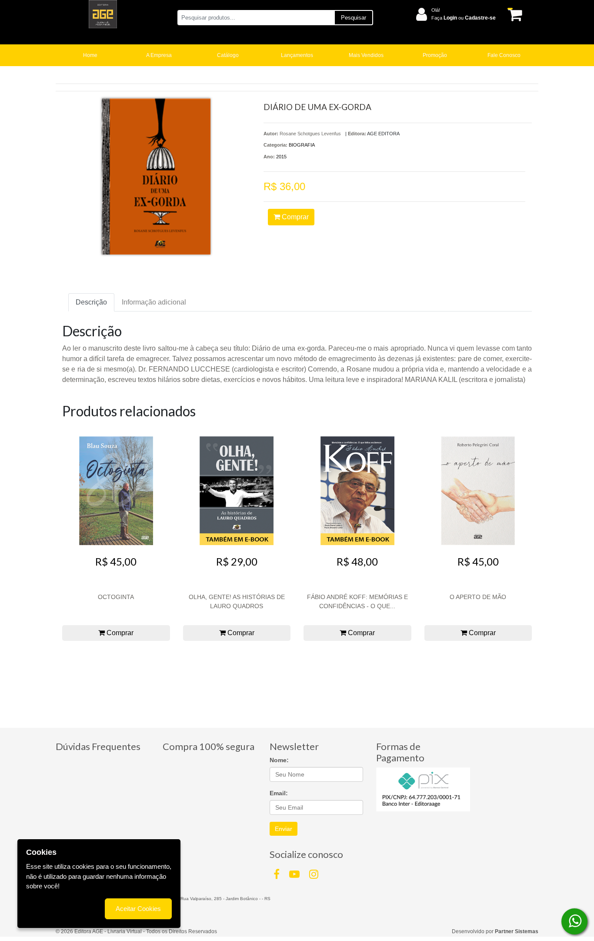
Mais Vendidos (366, 55)
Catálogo (228, 55)
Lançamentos (297, 55)
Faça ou (463, 17)
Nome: (279, 760)
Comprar (294, 217)
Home (90, 55)
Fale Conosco (504, 55)
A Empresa (159, 55)
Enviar (283, 828)
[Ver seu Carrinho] (513, 15)
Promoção (435, 55)
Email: (279, 793)
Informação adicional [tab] (154, 302)
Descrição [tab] (91, 302)
